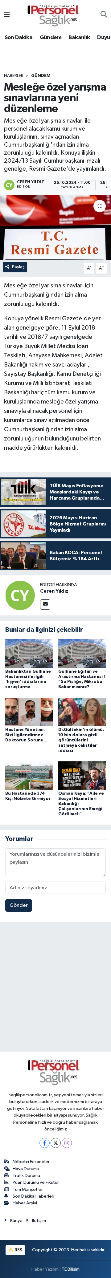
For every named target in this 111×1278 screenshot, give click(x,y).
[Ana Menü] (7, 15)
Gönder (19, 905)
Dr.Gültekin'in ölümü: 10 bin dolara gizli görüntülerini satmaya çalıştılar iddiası (81, 740)
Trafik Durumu (26, 1175)
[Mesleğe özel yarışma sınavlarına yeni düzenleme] (55, 227)
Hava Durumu (26, 1168)
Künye (16, 1220)
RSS (18, 1250)
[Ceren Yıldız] (20, 595)
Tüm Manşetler (28, 1189)
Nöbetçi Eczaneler (31, 1161)
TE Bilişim (71, 1269)
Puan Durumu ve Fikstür (36, 1182)
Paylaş (18, 267)
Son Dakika (18, 37)
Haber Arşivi (25, 1203)
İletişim (39, 1220)
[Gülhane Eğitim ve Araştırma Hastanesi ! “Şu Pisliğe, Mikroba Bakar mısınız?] (82, 653)
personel (61, 411)
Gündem (50, 37)
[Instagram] (67, 1143)
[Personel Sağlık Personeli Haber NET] (55, 15)
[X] (56, 1143)
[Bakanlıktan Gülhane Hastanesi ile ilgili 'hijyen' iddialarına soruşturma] (29, 653)
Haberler (13, 76)
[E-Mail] (45, 604)
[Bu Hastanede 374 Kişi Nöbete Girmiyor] (29, 775)
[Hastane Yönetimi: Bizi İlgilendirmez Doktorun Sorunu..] (29, 711)
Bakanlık (79, 37)
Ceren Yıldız (54, 591)
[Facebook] (44, 1143)
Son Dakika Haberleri (33, 1196)
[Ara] (104, 15)
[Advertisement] (55, 988)
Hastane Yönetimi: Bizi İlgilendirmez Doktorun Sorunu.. (25, 735)
